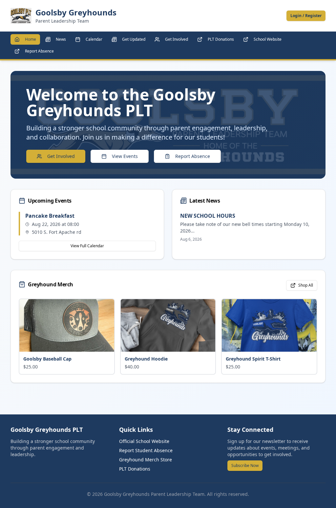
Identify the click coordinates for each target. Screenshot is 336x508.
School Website (268, 39)
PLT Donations (221, 39)
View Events (125, 156)
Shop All (305, 285)
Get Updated (133, 39)
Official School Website (144, 441)
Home (30, 39)
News (61, 39)
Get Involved (176, 39)
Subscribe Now (245, 465)
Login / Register (306, 15)
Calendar (94, 39)
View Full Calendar (87, 246)
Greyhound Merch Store (145, 459)
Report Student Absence (146, 450)
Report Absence (39, 51)
